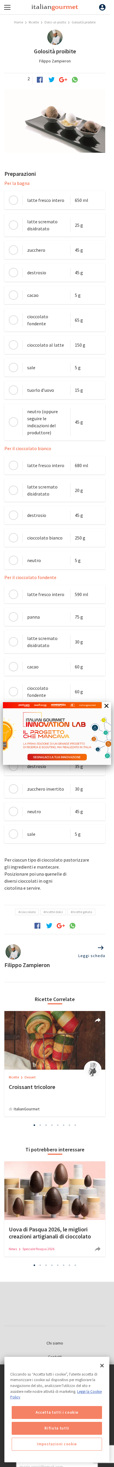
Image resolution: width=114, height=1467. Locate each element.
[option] (55, 1064)
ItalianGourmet (26, 1109)
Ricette (34, 22)
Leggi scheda (91, 955)
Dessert (30, 1077)
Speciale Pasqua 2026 (38, 1249)
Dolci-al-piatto (55, 22)
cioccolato (28, 912)
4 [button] (52, 1125)
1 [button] (34, 1125)
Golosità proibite (84, 22)
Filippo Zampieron (55, 61)
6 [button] (64, 1125)
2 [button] (40, 1125)
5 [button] (58, 1125)
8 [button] (75, 1125)
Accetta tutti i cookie (57, 1412)
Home (18, 22)
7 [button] (69, 1125)
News (13, 1249)
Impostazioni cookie (57, 1444)
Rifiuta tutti (56, 1428)
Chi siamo (54, 1343)
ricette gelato (82, 912)
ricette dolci (54, 912)
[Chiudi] (102, 1365)
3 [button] (46, 1125)
